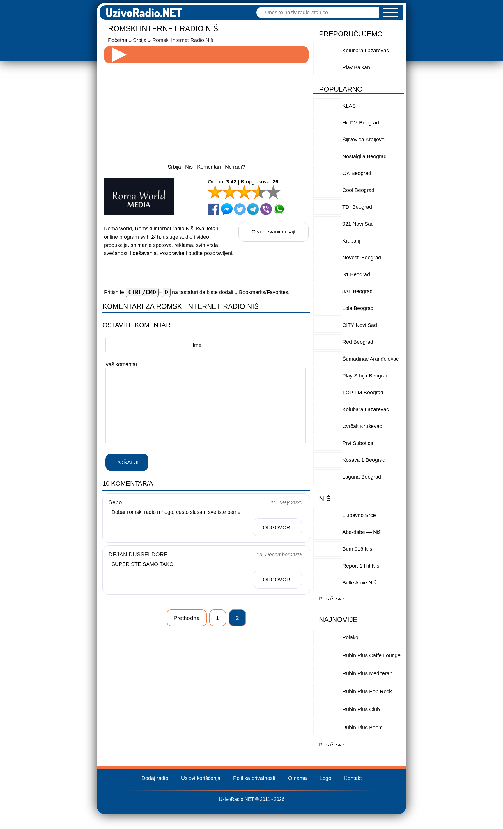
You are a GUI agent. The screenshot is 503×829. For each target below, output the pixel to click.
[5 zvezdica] (273, 192)
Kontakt (353, 778)
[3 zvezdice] (244, 192)
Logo (325, 778)
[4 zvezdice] (259, 192)
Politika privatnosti (254, 778)
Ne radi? (235, 167)
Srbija (174, 167)
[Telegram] (253, 209)
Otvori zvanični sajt (273, 232)
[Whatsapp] (279, 209)
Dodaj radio (154, 778)
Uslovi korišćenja (200, 778)
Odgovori (277, 527)
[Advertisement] (206, 108)
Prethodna (186, 618)
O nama (297, 778)
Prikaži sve (331, 599)
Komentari (209, 167)
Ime (197, 345)
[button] (390, 12)
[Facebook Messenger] (227, 209)
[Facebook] (213, 209)
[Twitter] (240, 209)
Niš (189, 167)
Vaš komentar (121, 364)
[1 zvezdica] (215, 192)
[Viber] (266, 209)
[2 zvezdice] (229, 192)
